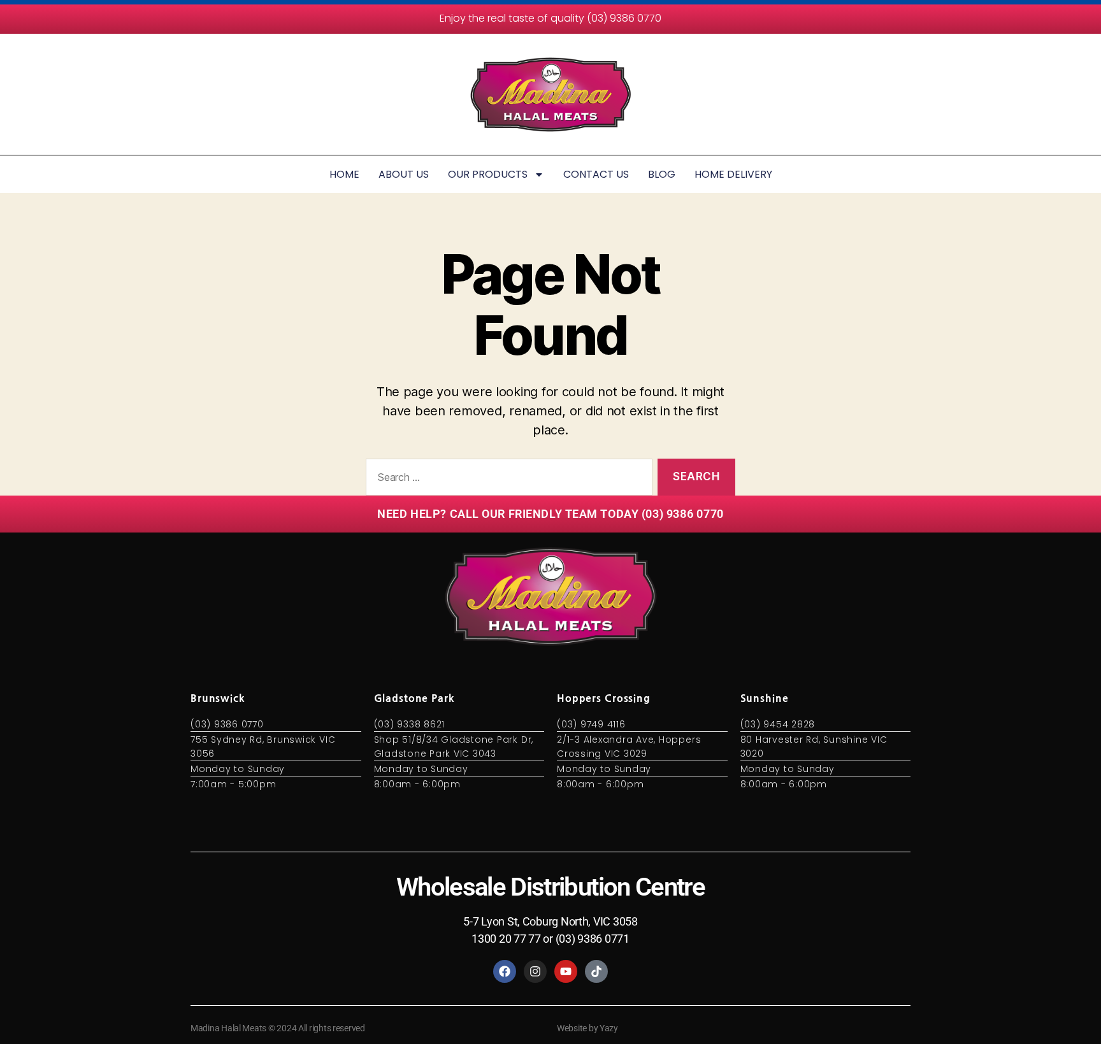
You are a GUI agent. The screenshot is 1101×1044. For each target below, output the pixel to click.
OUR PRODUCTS (488, 174)
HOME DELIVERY (733, 174)
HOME (344, 174)
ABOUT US (403, 174)
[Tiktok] (596, 971)
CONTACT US (596, 174)
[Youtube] (565, 971)
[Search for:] (506, 480)
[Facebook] (504, 971)
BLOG (661, 174)
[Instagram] (535, 971)
